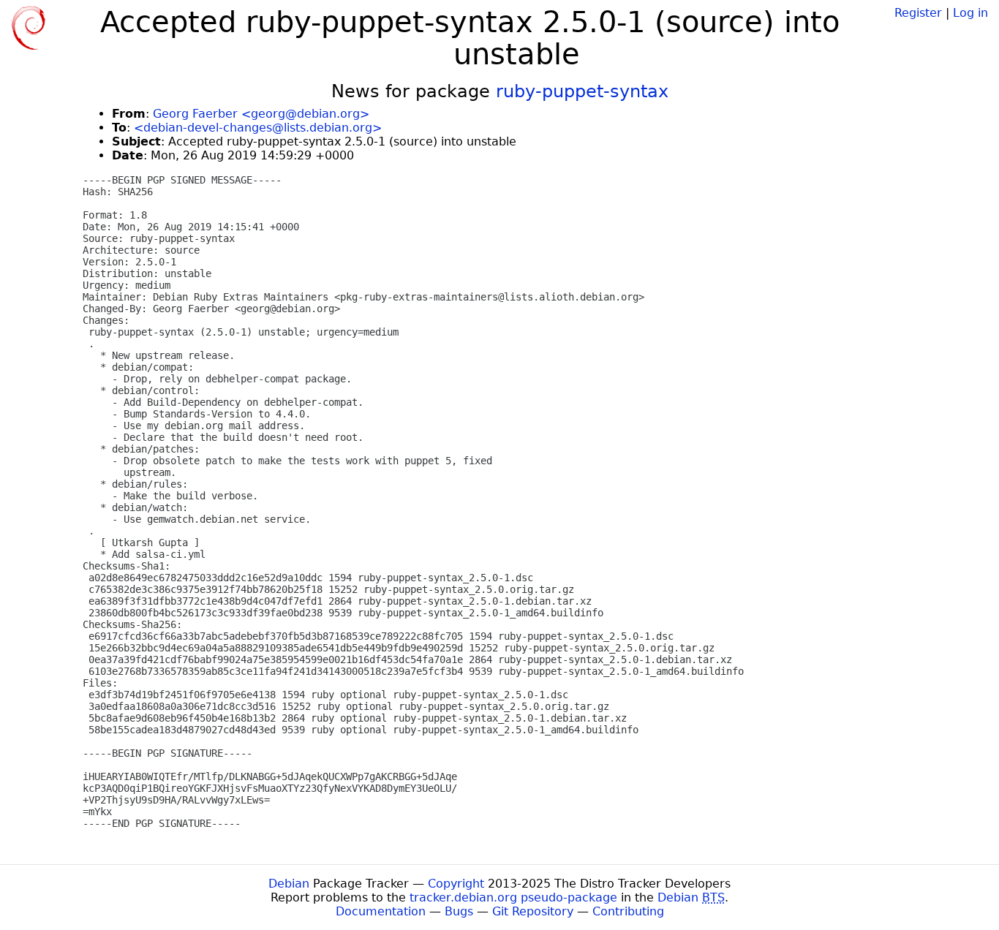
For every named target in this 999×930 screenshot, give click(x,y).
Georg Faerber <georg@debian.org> (261, 114)
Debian (288, 884)
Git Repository (532, 911)
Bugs (459, 911)
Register (918, 13)
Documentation (381, 911)
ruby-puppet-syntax (582, 91)
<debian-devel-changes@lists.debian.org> (258, 128)
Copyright (456, 884)
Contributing (628, 911)
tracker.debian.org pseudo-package (513, 897)
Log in (970, 13)
